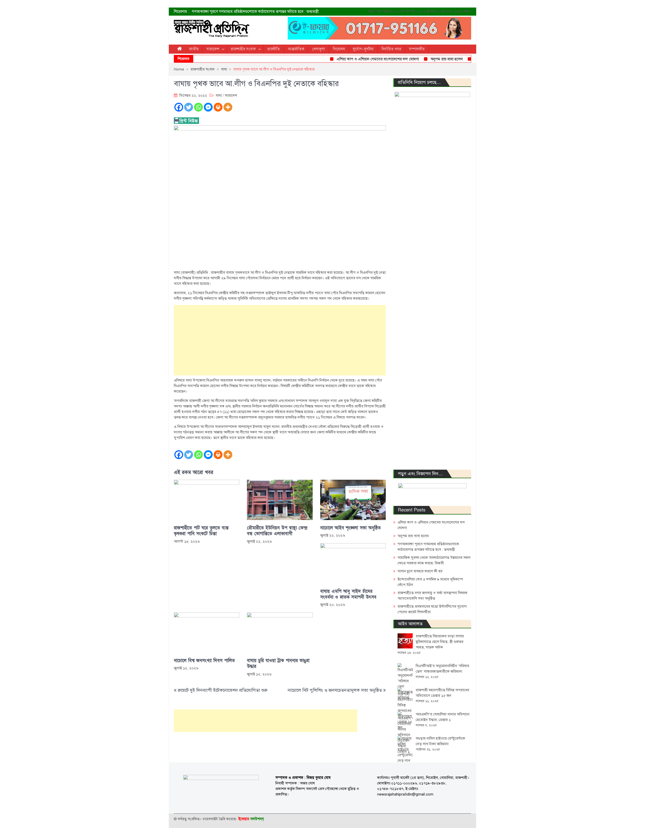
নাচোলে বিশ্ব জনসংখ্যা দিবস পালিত (204, 661)
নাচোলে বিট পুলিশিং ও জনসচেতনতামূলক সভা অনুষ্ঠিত (335, 690)
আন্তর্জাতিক (296, 49)
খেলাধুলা (318, 49)
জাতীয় (194, 49)
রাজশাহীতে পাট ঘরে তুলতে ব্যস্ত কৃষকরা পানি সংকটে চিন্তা (201, 531)
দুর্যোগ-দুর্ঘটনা (363, 49)
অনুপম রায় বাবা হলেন (433, 59)
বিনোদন (339, 49)
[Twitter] (188, 107)
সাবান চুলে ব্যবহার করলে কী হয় (420, 571)
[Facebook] (178, 107)
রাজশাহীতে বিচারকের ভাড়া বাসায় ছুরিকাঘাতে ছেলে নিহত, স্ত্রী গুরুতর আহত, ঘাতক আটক (440, 641)
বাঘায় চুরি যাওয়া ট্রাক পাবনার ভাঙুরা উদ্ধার (278, 663)
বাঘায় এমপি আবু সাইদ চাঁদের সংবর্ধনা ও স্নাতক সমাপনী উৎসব (348, 594)
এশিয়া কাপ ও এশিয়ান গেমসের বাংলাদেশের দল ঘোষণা (364, 59)
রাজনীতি (273, 49)
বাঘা (219, 95)
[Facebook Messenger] (208, 107)
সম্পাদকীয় (417, 49)
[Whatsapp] (198, 107)
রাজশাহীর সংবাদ (243, 49)
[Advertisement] (280, 340)
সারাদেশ (212, 49)
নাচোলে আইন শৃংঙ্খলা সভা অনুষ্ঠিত (350, 528)
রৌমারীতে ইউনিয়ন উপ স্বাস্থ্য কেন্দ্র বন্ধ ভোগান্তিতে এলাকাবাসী (277, 531)
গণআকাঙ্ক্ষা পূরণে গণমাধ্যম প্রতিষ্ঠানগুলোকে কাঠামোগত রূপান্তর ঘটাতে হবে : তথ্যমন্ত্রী (255, 11)
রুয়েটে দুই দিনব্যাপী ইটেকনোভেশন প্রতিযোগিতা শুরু (222, 690)
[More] (227, 107)
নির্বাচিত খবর (391, 49)
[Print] (218, 107)
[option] (272, 11)
